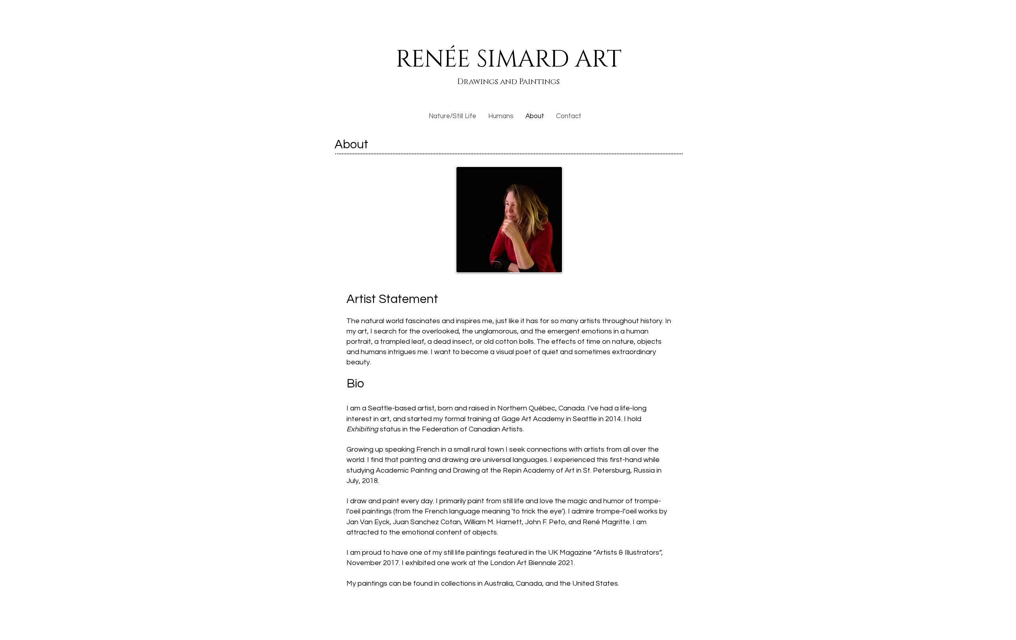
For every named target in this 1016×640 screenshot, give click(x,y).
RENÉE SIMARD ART (509, 59)
